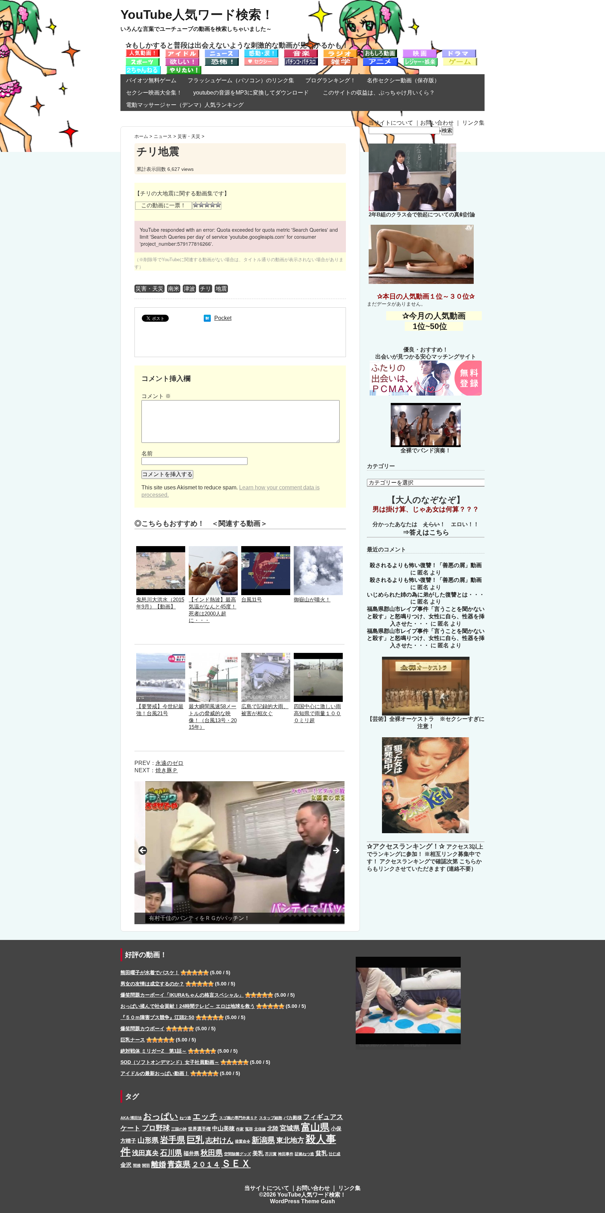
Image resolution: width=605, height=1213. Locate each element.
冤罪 (249, 1129)
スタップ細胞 (270, 1118)
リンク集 (473, 123)
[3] (207, 205)
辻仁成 (334, 1154)
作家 (240, 1129)
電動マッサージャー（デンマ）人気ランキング (185, 105)
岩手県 (172, 1139)
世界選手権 (199, 1128)
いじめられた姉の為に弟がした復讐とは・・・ (426, 595)
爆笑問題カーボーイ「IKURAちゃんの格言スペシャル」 (182, 995)
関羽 (146, 1165)
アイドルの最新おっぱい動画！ (154, 1073)
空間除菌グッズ (237, 1154)
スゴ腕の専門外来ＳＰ (238, 1118)
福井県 (191, 1153)
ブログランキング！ (330, 80)
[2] (201, 205)
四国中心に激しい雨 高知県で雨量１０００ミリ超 (317, 713)
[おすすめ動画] (143, 53)
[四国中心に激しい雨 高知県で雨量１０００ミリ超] (318, 656)
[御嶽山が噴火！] (318, 549)
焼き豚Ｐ (166, 770)
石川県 (171, 1153)
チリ (205, 289)
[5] (218, 205)
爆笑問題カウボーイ (142, 1028)
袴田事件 (285, 1154)
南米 (173, 289)
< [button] (143, 851)
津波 (189, 289)
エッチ (205, 1116)
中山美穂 (223, 1128)
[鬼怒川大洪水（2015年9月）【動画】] (160, 549)
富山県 (315, 1127)
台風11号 (251, 599)
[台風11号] (265, 549)
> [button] (336, 851)
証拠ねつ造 (304, 1154)
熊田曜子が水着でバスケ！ (149, 972)
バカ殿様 (293, 1117)
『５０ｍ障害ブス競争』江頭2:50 (157, 1017)
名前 (147, 453)
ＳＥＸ (236, 1163)
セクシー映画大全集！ (154, 93)
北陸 (272, 1128)
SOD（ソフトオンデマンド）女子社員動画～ (169, 1062)
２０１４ (206, 1164)
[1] (196, 205)
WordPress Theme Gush (302, 1201)
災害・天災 (149, 289)
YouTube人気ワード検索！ (197, 14)
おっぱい (160, 1116)
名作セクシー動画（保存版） (403, 80)
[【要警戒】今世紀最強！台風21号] (160, 656)
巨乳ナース (132, 1040)
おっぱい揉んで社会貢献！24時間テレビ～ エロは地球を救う (187, 1006)
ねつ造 (185, 1118)
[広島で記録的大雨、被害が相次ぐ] (265, 656)
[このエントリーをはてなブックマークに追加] (207, 318)
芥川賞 (271, 1154)
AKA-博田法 (131, 1118)
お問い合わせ (437, 123)
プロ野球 (156, 1128)
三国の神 (179, 1129)
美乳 (258, 1153)
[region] (239, 852)
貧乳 (321, 1153)
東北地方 (290, 1140)
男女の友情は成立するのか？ (152, 984)
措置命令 (242, 1141)
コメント (156, 396)
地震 (221, 289)
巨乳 (195, 1139)
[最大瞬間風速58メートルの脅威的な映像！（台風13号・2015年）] (213, 656)
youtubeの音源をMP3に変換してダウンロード (251, 93)
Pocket (222, 318)
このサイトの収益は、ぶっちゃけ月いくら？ (381, 93)
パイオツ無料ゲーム (151, 80)
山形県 (148, 1140)
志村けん (220, 1140)
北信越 (260, 1129)
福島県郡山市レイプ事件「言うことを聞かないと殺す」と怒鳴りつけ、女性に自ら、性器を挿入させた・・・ (426, 616)
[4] (212, 205)
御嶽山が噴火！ (312, 599)
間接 (137, 1165)
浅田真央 (145, 1153)
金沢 (126, 1165)
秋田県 (212, 1153)
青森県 (178, 1164)
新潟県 (263, 1140)
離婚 (158, 1164)
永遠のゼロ (169, 763)
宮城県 (290, 1128)
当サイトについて (390, 123)
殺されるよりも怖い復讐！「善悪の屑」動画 (426, 565)
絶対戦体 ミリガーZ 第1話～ (153, 1051)
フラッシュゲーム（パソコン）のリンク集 (241, 80)
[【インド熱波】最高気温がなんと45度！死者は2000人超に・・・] (213, 549)
